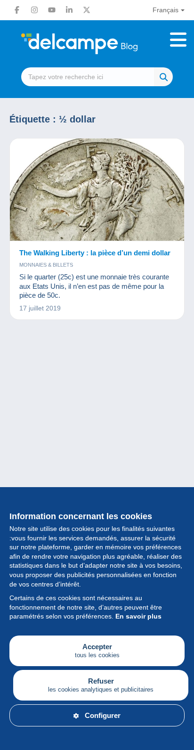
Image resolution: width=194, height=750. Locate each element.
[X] (86, 9)
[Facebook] (16, 9)
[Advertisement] (97, 445)
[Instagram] (34, 9)
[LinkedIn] (69, 9)
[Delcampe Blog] (97, 44)
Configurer (103, 715)
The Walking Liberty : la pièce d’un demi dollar (94, 253)
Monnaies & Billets (46, 265)
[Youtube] (51, 9)
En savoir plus (138, 616)
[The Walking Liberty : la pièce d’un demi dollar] (97, 190)
